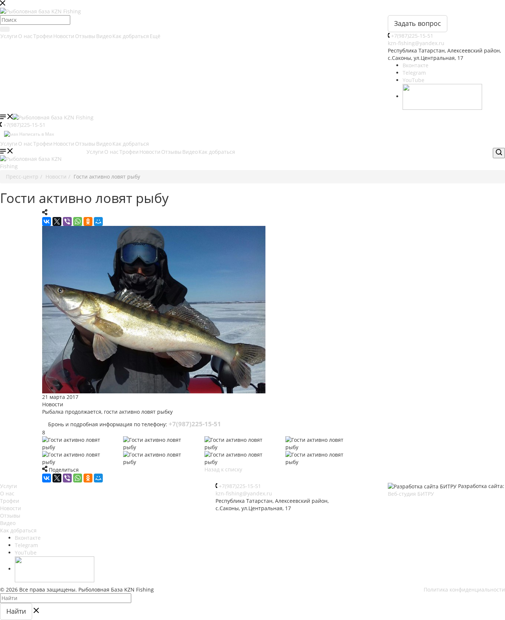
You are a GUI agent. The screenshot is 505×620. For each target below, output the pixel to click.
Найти (16, 611)
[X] (56, 221)
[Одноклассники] (88, 221)
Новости (63, 36)
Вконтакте (415, 65)
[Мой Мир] (98, 221)
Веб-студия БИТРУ (411, 493)
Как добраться (130, 36)
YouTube (413, 80)
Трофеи (42, 36)
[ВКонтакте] (46, 221)
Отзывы (85, 36)
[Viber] (67, 221)
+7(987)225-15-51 (412, 35)
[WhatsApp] (77, 221)
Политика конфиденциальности (464, 589)
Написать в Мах (36, 134)
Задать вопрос (417, 23)
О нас (25, 36)
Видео (104, 36)
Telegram (414, 72)
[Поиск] (5, 29)
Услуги (8, 36)
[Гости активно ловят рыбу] (252, 309)
